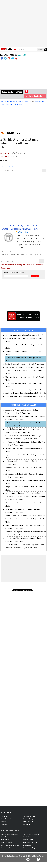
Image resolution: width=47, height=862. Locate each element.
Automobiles (27, 845)
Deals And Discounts (8, 848)
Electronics (20, 104)
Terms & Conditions (30, 816)
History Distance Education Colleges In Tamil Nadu (24, 367)
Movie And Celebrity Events (10, 845)
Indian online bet (7, 842)
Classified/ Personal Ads (31, 842)
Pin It (18, 133)
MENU (4, 160)
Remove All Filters (9, 167)
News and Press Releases (9, 834)
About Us (4, 816)
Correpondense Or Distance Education (16, 101)
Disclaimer (27, 824)
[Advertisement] (23, 23)
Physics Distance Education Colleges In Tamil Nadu (24, 390)
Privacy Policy (28, 819)
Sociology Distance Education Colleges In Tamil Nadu (25, 393)
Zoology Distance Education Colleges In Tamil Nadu (25, 396)
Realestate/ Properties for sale (34, 848)
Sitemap (4, 824)
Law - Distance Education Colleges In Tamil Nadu (23, 493)
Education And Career (8, 837)
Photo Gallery (28, 840)
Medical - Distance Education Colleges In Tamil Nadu (25, 516)
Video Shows (5, 840)
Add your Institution (34, 96)
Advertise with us (7, 819)
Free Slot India (28, 821)
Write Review (22, 232)
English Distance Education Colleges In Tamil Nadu (24, 364)
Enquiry (3, 821)
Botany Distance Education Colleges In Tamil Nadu (24, 335)
